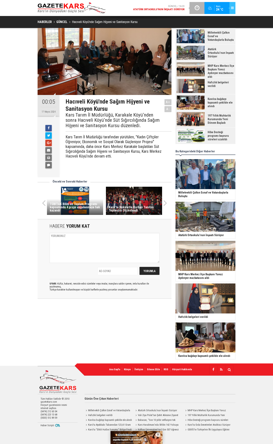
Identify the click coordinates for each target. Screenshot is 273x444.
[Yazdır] (48, 158)
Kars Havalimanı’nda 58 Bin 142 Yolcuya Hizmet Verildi (156, 425)
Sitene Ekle (153, 369)
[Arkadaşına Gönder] (48, 150)
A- (168, 109)
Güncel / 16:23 (158, 8)
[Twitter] (48, 135)
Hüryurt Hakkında (182, 369)
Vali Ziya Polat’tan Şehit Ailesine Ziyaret (158, 415)
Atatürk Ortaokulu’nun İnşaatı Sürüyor (157, 410)
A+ (168, 102)
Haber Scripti (47, 425)
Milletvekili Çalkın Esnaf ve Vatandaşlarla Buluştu (107, 411)
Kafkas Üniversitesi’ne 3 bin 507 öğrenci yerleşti (156, 430)
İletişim (139, 369)
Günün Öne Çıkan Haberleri (102, 398)
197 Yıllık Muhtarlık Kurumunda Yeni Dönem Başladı (204, 416)
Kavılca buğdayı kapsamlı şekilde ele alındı (110, 419)
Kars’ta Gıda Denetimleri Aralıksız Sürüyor (209, 424)
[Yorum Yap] (48, 165)
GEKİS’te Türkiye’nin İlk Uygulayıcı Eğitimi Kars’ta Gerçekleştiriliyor (206, 430)
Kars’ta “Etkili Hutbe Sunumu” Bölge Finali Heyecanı (108, 430)
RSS (166, 369)
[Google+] (48, 143)
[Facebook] (48, 128)
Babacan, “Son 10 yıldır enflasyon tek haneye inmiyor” (154, 420)
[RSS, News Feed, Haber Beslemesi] (221, 369)
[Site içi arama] (229, 369)
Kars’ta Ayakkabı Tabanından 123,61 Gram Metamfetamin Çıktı (108, 425)
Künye (127, 369)
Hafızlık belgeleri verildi (100, 415)
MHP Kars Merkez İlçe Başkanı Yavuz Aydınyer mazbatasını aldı (205, 411)
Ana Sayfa (114, 369)
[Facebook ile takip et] (213, 369)
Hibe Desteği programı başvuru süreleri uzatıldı (206, 420)
